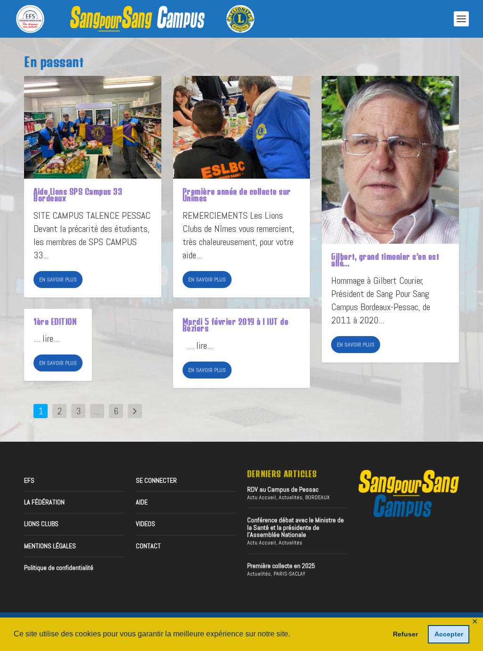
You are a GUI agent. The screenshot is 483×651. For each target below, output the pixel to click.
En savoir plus (58, 279)
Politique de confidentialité (58, 567)
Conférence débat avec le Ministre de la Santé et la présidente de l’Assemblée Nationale (295, 527)
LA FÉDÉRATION (44, 502)
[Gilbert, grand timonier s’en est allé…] (390, 160)
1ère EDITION (54, 321)
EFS (29, 480)
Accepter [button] (448, 634)
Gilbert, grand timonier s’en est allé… (385, 260)
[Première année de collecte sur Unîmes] (241, 127)
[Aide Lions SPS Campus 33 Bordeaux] (92, 127)
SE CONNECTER (156, 480)
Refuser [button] (405, 634)
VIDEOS (145, 523)
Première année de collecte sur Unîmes (237, 195)
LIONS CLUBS (41, 523)
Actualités (290, 497)
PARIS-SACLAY (289, 573)
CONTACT (148, 546)
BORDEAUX (317, 497)
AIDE (142, 502)
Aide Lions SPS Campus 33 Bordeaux (77, 195)
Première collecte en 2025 (281, 565)
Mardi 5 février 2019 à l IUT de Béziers (236, 325)
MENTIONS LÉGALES (50, 546)
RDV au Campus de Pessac (282, 489)
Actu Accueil (261, 497)
